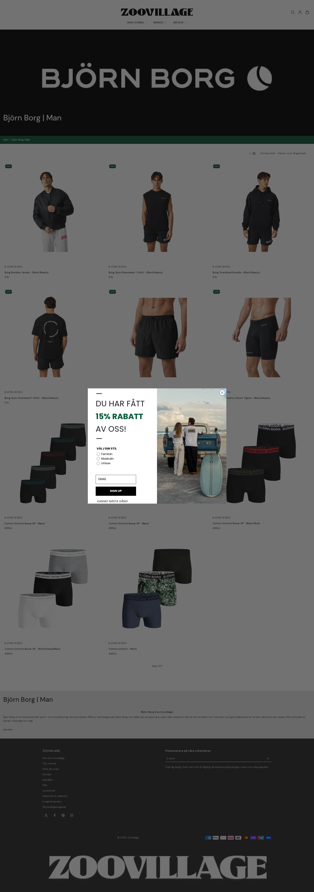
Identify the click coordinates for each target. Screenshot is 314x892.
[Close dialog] (222, 392)
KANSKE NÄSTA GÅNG (112, 501)
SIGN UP (116, 491)
